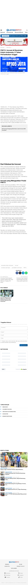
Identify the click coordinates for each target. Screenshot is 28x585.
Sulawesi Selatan (7, 409)
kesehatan (5, 413)
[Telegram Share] (23, 273)
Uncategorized (3, 468)
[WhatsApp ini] (26, 273)
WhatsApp (8, 575)
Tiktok (21, 577)
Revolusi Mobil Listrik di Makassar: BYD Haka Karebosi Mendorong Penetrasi (6, 299)
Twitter (21, 573)
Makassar (5, 406)
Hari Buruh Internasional (9, 411)
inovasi (16, 265)
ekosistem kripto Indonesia (7, 265)
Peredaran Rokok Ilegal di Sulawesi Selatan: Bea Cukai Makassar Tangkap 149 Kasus (6, 279)
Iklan (20, 564)
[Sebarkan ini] (17, 273)
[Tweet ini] (20, 273)
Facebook (8, 573)
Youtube (8, 577)
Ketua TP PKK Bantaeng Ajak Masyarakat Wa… (16, 494)
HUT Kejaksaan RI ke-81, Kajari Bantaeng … (16, 489)
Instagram (21, 575)
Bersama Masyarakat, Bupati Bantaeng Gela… (15, 479)
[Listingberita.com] (14, 30)
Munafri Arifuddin (7, 416)
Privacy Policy (21, 566)
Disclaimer (14, 568)
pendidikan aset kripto (17, 267)
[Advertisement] (14, 14)
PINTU (25, 267)
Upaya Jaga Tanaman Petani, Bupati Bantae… (12, 469)
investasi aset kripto (5, 267)
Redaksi (7, 564)
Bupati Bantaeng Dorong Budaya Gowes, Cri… (15, 484)
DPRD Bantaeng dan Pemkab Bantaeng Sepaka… (15, 474)
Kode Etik (7, 566)
